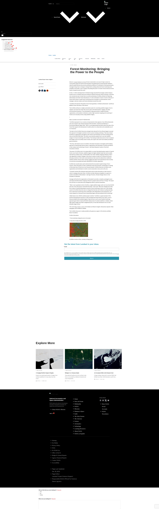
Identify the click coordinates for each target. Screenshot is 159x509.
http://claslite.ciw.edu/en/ (80, 206)
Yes (41, 491)
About (98, 58)
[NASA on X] (106, 400)
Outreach (87, 58)
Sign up (91, 258)
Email (65, 246)
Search (103, 58)
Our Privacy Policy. (77, 254)
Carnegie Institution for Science (80, 82)
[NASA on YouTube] (108, 400)
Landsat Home (57, 58)
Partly (41, 495)
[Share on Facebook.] (42, 91)
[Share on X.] (40, 91)
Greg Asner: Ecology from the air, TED (78, 220)
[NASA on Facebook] (100, 400)
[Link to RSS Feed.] (47, 91)
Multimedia (93, 58)
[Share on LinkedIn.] (45, 91)
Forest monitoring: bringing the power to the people (80, 218)
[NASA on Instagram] (103, 400)
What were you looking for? (47, 498)
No (40, 493)
